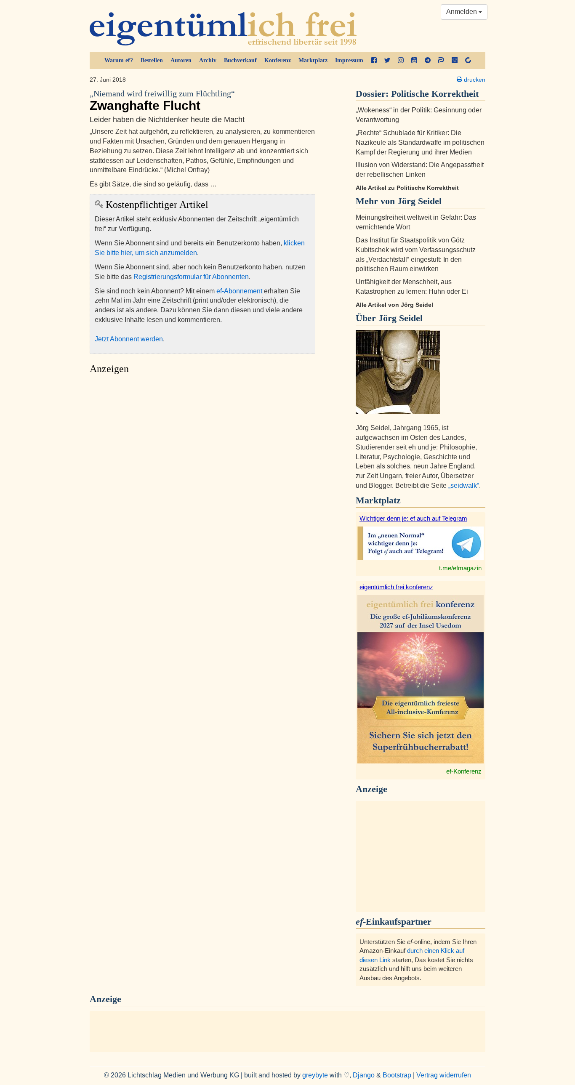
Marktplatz (312, 60)
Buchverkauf (240, 60)
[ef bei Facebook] (373, 60)
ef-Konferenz (464, 771)
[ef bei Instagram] (400, 60)
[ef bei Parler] (441, 60)
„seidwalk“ (463, 485)
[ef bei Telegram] (427, 60)
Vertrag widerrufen (443, 1075)
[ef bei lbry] (454, 60)
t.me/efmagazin (460, 568)
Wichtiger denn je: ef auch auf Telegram (413, 518)
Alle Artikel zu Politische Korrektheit (407, 187)
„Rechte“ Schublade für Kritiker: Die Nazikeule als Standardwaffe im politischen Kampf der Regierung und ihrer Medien (420, 142)
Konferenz (277, 60)
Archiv (207, 60)
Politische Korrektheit (435, 93)
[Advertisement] (202, 458)
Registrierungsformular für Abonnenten (191, 276)
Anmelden (462, 11)
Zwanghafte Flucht (162, 100)
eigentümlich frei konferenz (396, 586)
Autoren (181, 60)
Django (364, 1075)
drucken (473, 79)
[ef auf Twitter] (387, 60)
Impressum (349, 60)
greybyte (315, 1075)
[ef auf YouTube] (414, 60)
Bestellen (152, 60)
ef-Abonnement (239, 291)
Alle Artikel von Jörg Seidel (394, 304)
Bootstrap (397, 1075)
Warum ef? (118, 60)
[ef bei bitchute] (468, 60)
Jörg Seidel (400, 318)
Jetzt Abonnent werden (129, 339)
